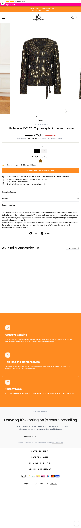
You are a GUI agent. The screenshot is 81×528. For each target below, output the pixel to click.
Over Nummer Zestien (40, 463)
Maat (40, 147)
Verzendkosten (32, 138)
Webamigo (53, 484)
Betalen (5, 198)
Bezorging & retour (9, 192)
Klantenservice (39, 457)
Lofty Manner (40, 124)
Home (40, 120)
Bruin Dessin (40, 161)
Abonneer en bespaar (40, 469)
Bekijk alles (71, 248)
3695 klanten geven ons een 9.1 (18, 182)
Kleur (40, 157)
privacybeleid (57, 442)
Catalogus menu (40, 451)
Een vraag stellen (8, 205)
